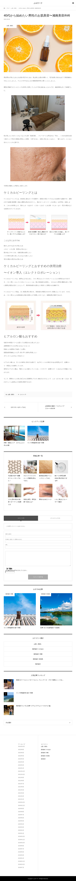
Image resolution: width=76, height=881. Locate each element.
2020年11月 (21, 805)
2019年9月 (21, 845)
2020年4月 (21, 824)
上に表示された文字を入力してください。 (16, 570)
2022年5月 (21, 756)
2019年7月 (21, 849)
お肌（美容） (11, 394)
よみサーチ (38, 3)
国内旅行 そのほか (38, 649)
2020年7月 (21, 814)
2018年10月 (21, 864)
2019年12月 (21, 836)
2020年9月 (21, 808)
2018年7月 (21, 867)
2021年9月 (21, 777)
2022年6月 (21, 752)
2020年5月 (21, 821)
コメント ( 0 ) (21, 518)
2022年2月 (21, 765)
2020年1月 (21, 833)
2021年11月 (21, 771)
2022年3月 (21, 762)
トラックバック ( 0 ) (55, 518)
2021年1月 (21, 799)
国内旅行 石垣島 (38, 659)
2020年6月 (21, 818)
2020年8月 (21, 811)
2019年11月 (21, 839)
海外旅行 (38, 664)
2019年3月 (21, 855)
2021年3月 (21, 793)
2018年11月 (21, 861)
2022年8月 (21, 749)
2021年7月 (21, 783)
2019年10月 (21, 842)
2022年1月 (21, 768)
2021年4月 (21, 790)
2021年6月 (21, 786)
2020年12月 (21, 802)
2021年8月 (21, 780)
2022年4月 (21, 759)
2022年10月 (21, 746)
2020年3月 (21, 827)
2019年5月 (21, 852)
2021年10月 (21, 774)
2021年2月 (21, 796)
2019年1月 (21, 858)
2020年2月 (21, 830)
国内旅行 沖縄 (38, 654)
